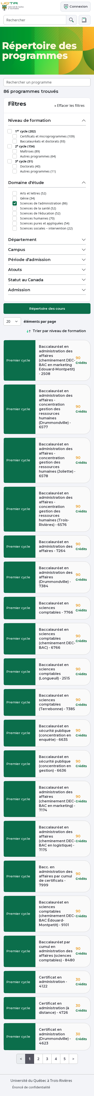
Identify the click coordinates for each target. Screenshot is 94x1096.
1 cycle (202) (25, 131)
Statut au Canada (25, 279)
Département (22, 239)
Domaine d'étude (26, 182)
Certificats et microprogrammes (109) (47, 136)
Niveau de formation (29, 120)
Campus (16, 249)
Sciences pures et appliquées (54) (44, 223)
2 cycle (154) (25, 146)
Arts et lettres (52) (33, 193)
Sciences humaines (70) (37, 218)
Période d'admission (29, 259)
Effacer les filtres (71, 105)
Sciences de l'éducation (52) (40, 213)
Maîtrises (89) (30, 151)
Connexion (78, 6)
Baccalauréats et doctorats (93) (42, 141)
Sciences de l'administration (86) (43, 203)
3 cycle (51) (24, 161)
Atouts (15, 269)
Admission (19, 289)
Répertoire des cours (47, 308)
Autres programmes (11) (38, 171)
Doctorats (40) (30, 166)
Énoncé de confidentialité (31, 1087)
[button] (85, 20)
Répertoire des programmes (39, 50)
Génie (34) (27, 198)
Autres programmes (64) (38, 156)
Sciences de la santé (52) (38, 208)
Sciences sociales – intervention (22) (46, 228)
